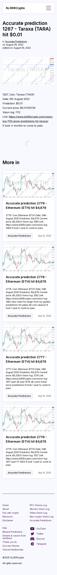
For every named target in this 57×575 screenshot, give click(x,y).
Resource (8, 516)
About (6, 509)
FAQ (5, 528)
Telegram (41, 543)
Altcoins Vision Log (39, 509)
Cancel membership (13, 549)
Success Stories (11, 545)
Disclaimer (8, 520)
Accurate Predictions (16, 41)
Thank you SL (10, 542)
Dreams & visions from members (14, 536)
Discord (40, 538)
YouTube (41, 528)
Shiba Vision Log (38, 512)
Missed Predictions (12, 531)
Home (6, 505)
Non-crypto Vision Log (41, 516)
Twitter (40, 533)
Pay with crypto (11, 512)
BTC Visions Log (38, 505)
